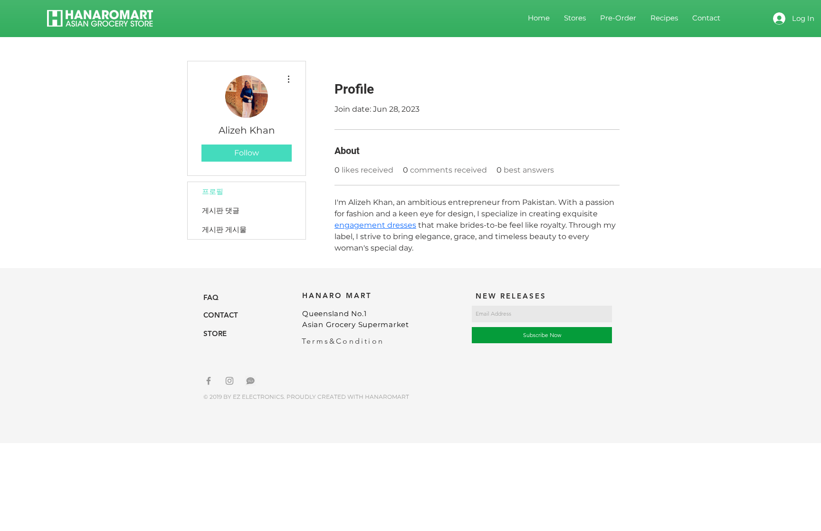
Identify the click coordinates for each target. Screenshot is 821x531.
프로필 (212, 191)
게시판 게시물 (224, 229)
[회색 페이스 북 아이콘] (208, 381)
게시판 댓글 (220, 210)
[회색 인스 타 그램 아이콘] (229, 381)
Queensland (326, 313)
